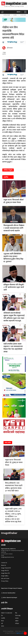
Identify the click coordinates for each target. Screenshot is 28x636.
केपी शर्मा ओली (7, 15)
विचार (2, 621)
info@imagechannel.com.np (7, 557)
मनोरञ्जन (17, 623)
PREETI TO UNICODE (6, 613)
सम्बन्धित (6, 177)
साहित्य (16, 621)
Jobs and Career (5, 578)
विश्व (16, 613)
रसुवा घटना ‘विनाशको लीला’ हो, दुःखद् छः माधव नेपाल (13, 462)
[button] (25, 12)
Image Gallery (4, 576)
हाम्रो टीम (4, 602)
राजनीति (3, 618)
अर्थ (2, 623)
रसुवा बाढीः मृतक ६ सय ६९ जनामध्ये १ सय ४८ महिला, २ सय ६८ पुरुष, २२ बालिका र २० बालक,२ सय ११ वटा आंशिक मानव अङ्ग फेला (13, 515)
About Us (3, 565)
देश (2, 616)
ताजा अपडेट (8, 442)
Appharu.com (19, 633)
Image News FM (5, 573)
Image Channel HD (6, 568)
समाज (2, 626)
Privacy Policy (4, 581)
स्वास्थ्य (16, 618)
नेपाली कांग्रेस (23, 15)
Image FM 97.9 (5, 571)
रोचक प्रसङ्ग (17, 616)
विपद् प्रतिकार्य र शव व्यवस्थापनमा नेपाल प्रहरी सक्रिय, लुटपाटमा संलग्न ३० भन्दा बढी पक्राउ (13, 486)
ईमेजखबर (10, 48)
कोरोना (15, 15)
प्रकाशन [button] (18, 12)
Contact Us (4, 563)
